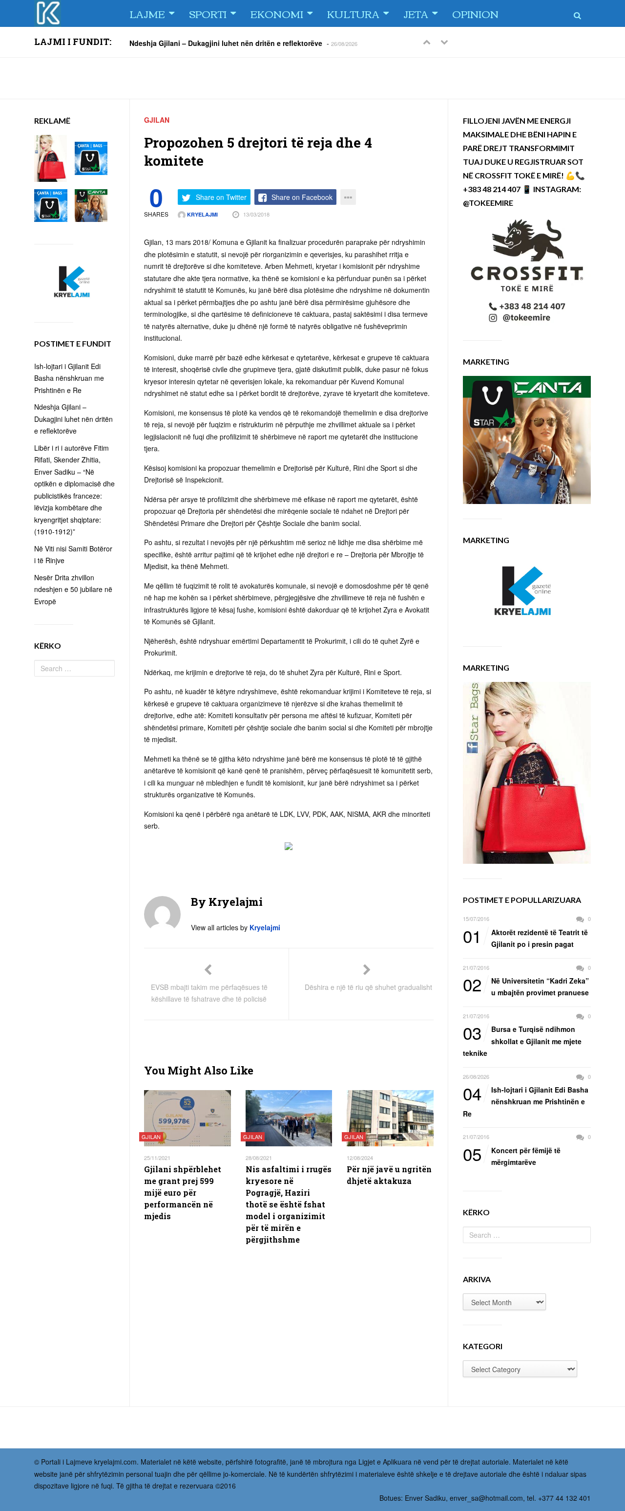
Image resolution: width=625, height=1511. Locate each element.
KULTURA (353, 13)
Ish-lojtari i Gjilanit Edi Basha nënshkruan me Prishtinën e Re (525, 1101)
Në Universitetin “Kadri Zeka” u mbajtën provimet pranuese (526, 986)
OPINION (475, 13)
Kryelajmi (202, 214)
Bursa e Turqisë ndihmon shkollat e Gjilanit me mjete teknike (522, 1040)
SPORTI (208, 13)
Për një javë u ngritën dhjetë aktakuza (389, 1175)
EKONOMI (276, 13)
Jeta (415, 13)
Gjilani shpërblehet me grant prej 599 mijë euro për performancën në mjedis (182, 1192)
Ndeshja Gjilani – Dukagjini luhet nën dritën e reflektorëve (225, 42)
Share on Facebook (302, 197)
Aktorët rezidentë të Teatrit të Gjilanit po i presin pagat (525, 937)
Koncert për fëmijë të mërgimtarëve (512, 1155)
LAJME (147, 13)
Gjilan (156, 120)
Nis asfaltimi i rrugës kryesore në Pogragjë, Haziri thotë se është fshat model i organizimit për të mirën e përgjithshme (289, 1204)
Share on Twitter (221, 197)
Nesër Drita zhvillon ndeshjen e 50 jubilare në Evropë (73, 589)
